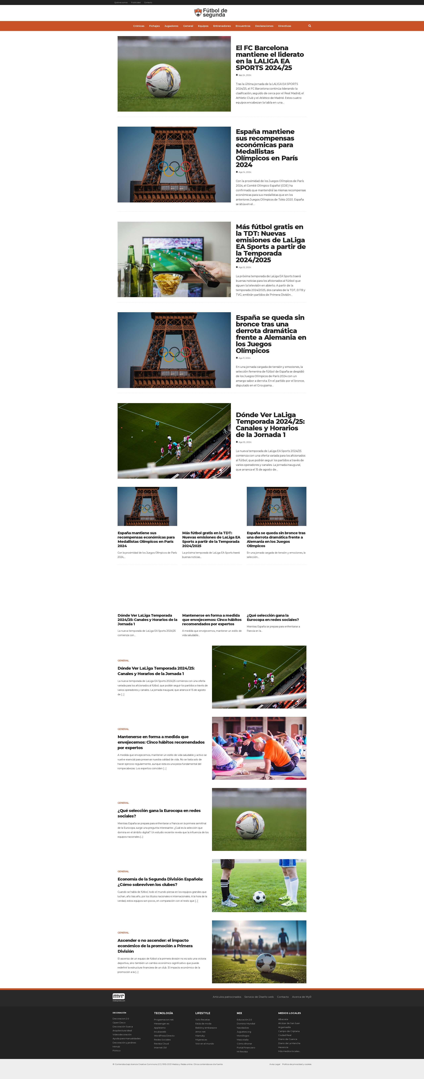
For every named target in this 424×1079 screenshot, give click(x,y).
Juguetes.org (244, 1031)
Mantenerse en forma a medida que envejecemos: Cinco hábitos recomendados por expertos (211, 619)
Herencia (283, 1047)
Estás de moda (203, 1023)
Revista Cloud (161, 1043)
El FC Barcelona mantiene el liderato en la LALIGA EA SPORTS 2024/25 (270, 58)
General (123, 660)
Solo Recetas (202, 1019)
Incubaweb (160, 1031)
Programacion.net (164, 1019)
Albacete (283, 1019)
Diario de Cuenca (287, 1039)
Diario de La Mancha (289, 1043)
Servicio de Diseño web (259, 996)
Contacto (148, 2)
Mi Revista (242, 1051)
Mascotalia (242, 1039)
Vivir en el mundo (204, 1043)
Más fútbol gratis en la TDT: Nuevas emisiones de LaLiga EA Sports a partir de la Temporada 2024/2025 (271, 243)
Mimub (116, 1046)
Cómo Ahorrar (244, 1043)
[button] (309, 26)
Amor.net (200, 1031)
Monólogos (243, 1035)
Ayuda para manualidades (126, 1038)
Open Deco (119, 1022)
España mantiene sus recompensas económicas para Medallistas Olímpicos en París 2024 (267, 148)
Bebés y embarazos (206, 1027)
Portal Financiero (246, 1047)
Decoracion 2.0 (121, 1018)
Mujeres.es (201, 1039)
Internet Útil (160, 1047)
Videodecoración (122, 1034)
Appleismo (160, 1027)
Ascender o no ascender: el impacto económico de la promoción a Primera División (155, 946)
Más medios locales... (289, 1051)
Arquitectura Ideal (122, 1030)
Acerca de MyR (301, 996)
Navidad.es (243, 1027)
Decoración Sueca (123, 1026)
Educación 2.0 (244, 1019)
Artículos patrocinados (227, 996)
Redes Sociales (162, 1039)
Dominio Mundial (246, 1023)
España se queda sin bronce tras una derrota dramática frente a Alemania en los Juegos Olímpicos (271, 334)
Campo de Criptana (289, 1031)
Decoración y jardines (124, 1042)
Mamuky (200, 1035)
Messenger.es (161, 1023)
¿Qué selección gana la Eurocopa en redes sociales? (273, 617)
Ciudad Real (284, 1035)
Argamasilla (284, 1027)
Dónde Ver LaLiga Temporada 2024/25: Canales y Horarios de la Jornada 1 (270, 425)
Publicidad (136, 2)
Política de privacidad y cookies (296, 1064)
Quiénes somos (121, 2)
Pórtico (117, 1050)
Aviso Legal (274, 1064)
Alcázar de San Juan (289, 1023)
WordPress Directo (164, 1035)
